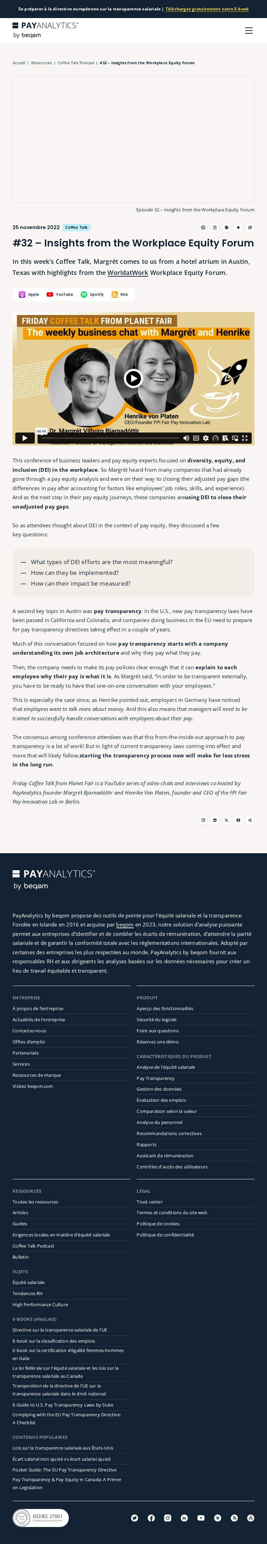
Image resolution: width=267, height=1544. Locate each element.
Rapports (146, 1144)
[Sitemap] (250, 1517)
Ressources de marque (37, 1075)
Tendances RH (28, 1293)
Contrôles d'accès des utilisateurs (172, 1167)
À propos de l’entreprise (38, 1008)
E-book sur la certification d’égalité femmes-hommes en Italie (68, 1354)
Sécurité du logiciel (156, 1019)
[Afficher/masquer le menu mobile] (248, 30)
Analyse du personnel (160, 1122)
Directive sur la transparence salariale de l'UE (60, 1330)
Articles (20, 1212)
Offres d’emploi (29, 1042)
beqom (125, 924)
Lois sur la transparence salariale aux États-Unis (63, 1448)
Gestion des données (159, 1089)
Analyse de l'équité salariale (166, 1067)
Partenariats (26, 1053)
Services (21, 1064)
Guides (20, 1223)
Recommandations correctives (169, 1133)
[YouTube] (200, 1518)
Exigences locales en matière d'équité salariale (61, 1235)
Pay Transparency (156, 1078)
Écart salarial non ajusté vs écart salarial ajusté (62, 1459)
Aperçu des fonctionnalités (165, 1008)
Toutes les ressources (35, 1202)
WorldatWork (127, 272)
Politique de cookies (158, 1223)
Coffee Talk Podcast (33, 1246)
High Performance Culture (40, 1304)
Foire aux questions (158, 1030)
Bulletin (21, 1257)
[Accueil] (46, 30)
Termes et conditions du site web (172, 1212)
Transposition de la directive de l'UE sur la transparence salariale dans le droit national (59, 1390)
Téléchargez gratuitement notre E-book (207, 8)
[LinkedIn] (184, 1517)
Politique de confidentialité (165, 1235)
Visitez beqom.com (33, 1086)
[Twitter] (134, 1517)
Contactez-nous (29, 1030)
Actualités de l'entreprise (39, 1019)
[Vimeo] (217, 1517)
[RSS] (234, 1517)
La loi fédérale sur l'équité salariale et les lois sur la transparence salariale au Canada (66, 1372)
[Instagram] (167, 1517)
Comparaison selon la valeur (167, 1111)
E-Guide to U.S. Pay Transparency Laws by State (63, 1405)
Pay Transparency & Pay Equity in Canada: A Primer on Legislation (67, 1483)
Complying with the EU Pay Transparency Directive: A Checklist (67, 1418)
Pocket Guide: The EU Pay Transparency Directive (64, 1470)
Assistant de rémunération (165, 1155)
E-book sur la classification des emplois (54, 1341)
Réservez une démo (157, 1042)
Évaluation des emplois (161, 1100)
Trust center (149, 1202)
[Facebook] (151, 1517)
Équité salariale (28, 1282)
